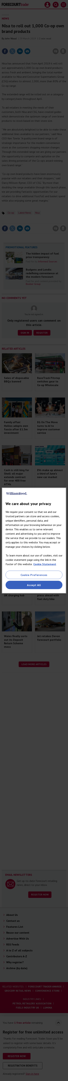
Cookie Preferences (34, 574)
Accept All (34, 585)
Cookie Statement (44, 564)
